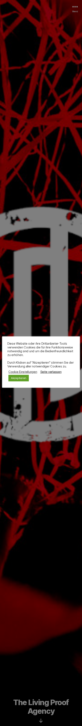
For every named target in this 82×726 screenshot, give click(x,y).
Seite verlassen (51, 372)
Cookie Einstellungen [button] (22, 372)
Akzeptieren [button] (18, 378)
